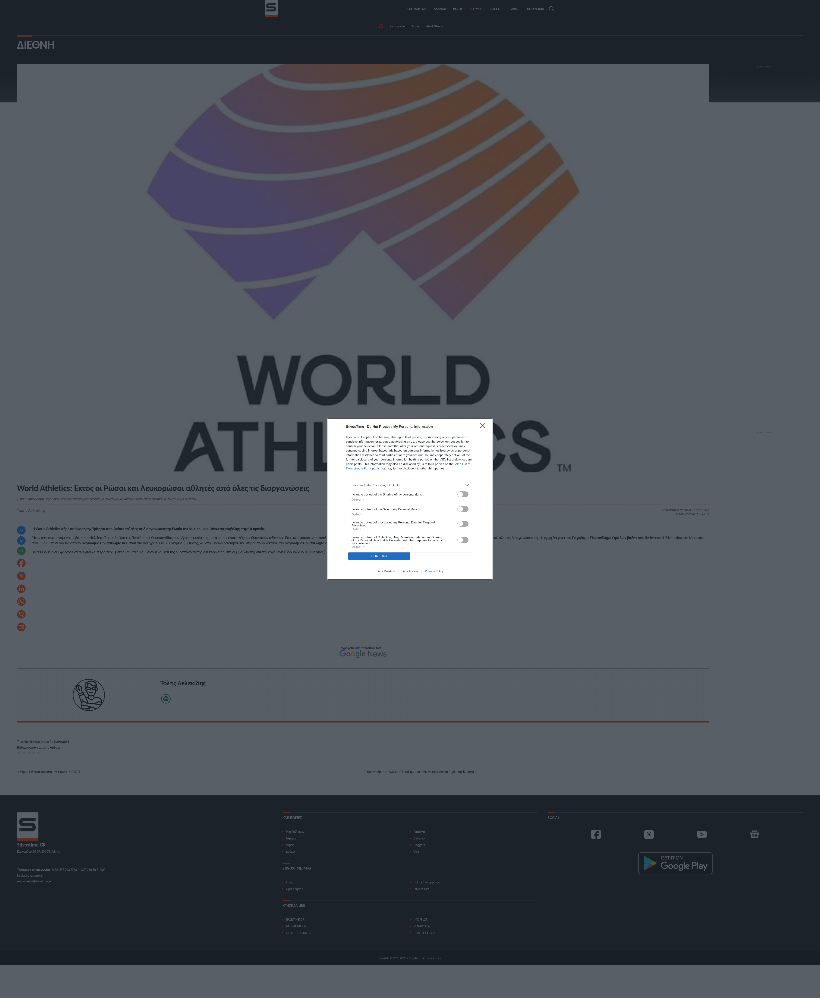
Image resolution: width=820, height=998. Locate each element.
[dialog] (410, 499)
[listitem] (410, 485)
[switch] (463, 494)
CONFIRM (379, 556)
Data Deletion (386, 571)
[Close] (484, 427)
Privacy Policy (434, 571)
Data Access (410, 571)
